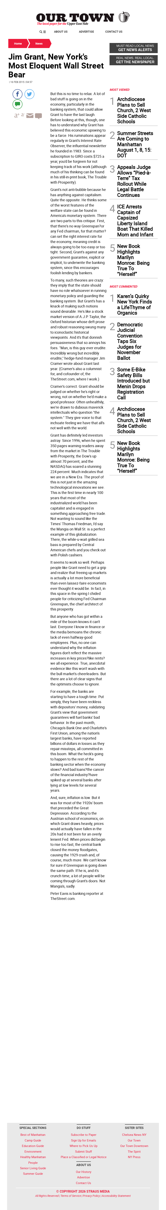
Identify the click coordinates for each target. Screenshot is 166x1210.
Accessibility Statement (116, 1196)
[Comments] (17, 104)
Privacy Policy (91, 1196)
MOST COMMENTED (123, 286)
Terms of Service (71, 1196)
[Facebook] (17, 94)
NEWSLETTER (125, 4)
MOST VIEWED (119, 90)
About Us (61, 31)
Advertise (86, 31)
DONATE (147, 4)
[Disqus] (57, 958)
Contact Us (113, 31)
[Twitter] (29, 94)
